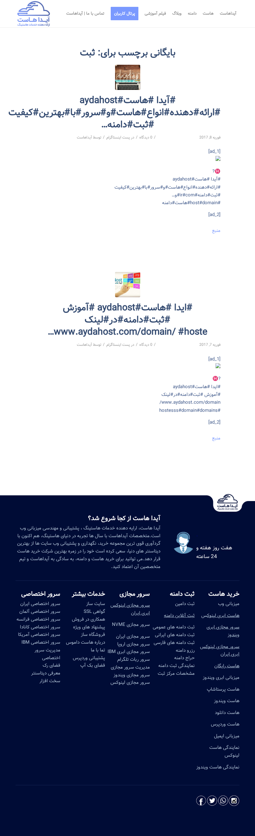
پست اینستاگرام (118, 137)
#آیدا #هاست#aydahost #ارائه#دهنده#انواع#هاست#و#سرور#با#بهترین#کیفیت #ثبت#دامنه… (114, 112)
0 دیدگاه (145, 137)
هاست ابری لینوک (223, 615)
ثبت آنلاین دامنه (179, 615)
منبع (216, 230)
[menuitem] (228, 13)
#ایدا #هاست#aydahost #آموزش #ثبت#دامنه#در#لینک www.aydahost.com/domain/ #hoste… (127, 320)
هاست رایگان (226, 666)
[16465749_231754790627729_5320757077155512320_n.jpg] (127, 77)
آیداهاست (84, 137)
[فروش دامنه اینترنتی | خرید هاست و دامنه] (127, 284)
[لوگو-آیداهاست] (34, 13)
